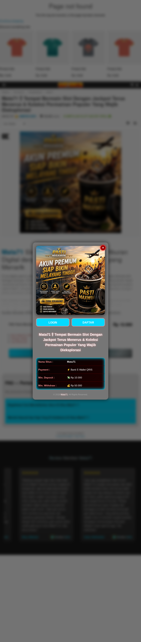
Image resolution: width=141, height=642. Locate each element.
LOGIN (52, 322)
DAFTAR (88, 322)
